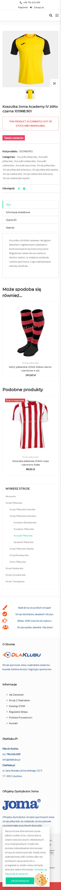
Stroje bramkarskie (19, 555)
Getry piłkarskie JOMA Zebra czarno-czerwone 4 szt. (30, 369)
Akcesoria (11, 496)
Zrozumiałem (20, 880)
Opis (8, 204)
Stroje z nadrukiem (19, 700)
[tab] (30, 204)
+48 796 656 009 (31, 2)
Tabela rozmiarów (13, 137)
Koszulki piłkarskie (27, 156)
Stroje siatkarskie (12, 173)
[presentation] (4, 345)
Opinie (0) (11, 219)
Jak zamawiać (16, 694)
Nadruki (10, 227)
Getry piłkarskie (18, 561)
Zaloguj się (38, 7)
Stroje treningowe (15, 581)
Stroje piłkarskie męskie (45, 169)
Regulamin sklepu (18, 711)
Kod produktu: (10, 151)
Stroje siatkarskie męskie (16, 178)
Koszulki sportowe (26, 165)
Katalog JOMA (17, 706)
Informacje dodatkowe (18, 212)
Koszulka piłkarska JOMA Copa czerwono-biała (30, 463)
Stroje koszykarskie (16, 574)
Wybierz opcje (30, 335)
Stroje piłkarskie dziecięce (17, 169)
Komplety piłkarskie (24, 529)
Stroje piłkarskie (46, 165)
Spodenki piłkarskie (24, 542)
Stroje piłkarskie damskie (22, 509)
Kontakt (13, 723)
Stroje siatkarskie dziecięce (38, 173)
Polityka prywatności (20, 717)
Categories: (8, 156)
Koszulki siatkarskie (25, 161)
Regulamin (23, 7)
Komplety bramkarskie (25, 522)
